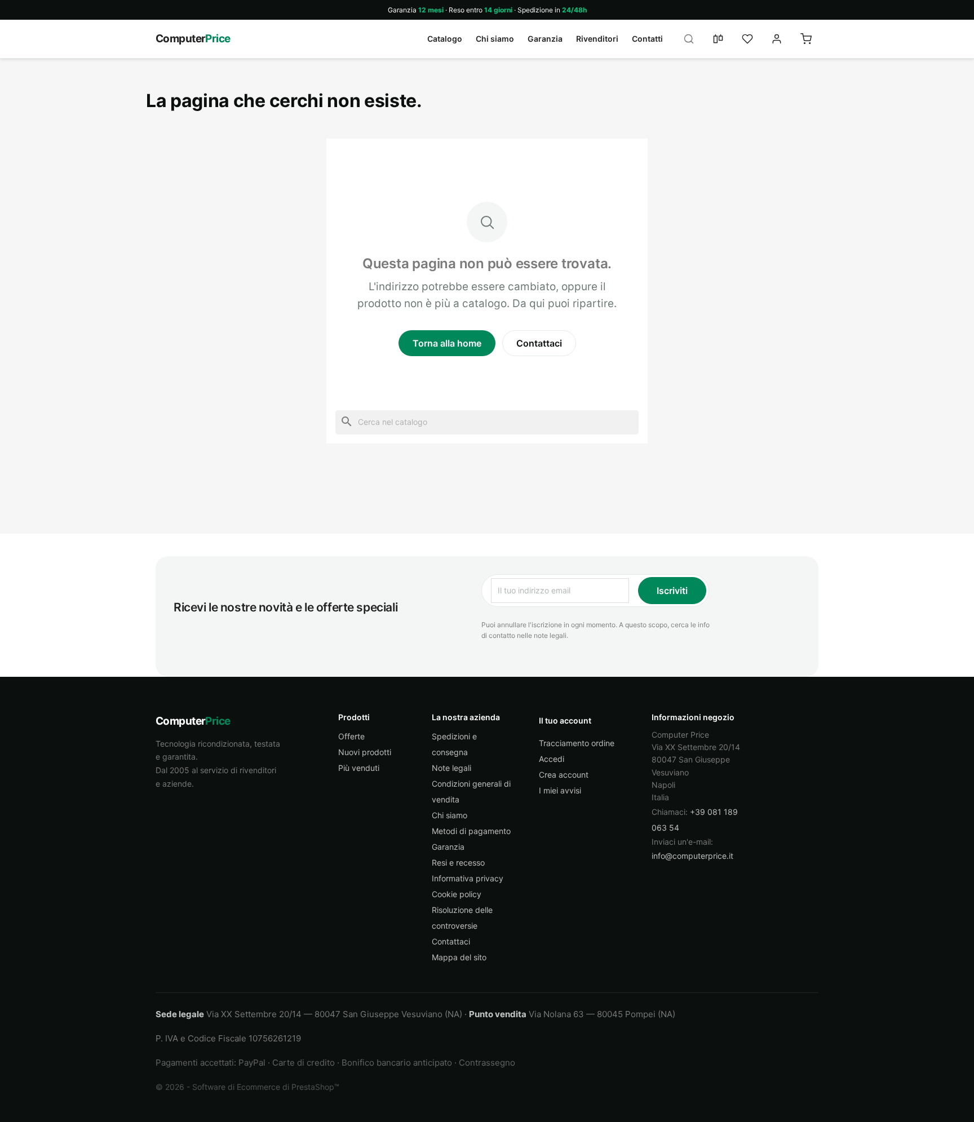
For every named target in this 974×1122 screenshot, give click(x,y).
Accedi (551, 759)
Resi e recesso (458, 862)
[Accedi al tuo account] (776, 38)
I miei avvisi (560, 790)
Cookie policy (456, 894)
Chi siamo (495, 38)
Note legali (451, 768)
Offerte (351, 736)
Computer (193, 38)
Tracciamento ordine (576, 743)
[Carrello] (806, 38)
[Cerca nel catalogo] (688, 38)
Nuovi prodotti (364, 752)
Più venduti (358, 768)
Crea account (563, 774)
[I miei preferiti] (747, 38)
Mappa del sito (459, 957)
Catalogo (444, 38)
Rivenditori (597, 38)
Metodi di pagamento (471, 831)
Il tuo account (565, 720)
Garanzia (545, 38)
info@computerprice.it (692, 856)
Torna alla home (447, 343)
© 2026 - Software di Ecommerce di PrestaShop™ (247, 1087)
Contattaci (539, 343)
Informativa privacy (467, 878)
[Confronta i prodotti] (718, 38)
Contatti (647, 38)
